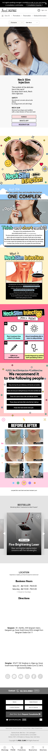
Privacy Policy (26, 728)
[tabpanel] (24, 51)
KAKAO (24, 116)
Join (46, 10)
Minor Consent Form (37, 728)
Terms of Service (17, 728)
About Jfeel (9, 728)
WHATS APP (24, 120)
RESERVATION (24, 124)
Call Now (36, 690)
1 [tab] (22, 73)
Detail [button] (24, 719)
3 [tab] (25, 73)
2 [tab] (24, 73)
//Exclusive (14, 22)
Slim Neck (29, 22)
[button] (44, 533)
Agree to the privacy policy (15, 720)
